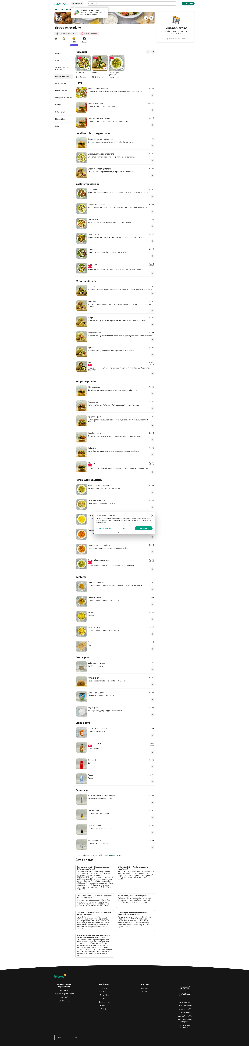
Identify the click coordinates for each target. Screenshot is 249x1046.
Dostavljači (64, 997)
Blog (104, 999)
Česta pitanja (104, 991)
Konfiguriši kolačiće (185, 1016)
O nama (104, 988)
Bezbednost (104, 1006)
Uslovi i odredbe (185, 1002)
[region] (115, 66)
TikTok (144, 991)
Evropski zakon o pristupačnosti (185, 1026)
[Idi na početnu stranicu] (60, 3)
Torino (56, 10)
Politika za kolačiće (185, 1009)
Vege (120, 855)
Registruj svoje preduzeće (64, 994)
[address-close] (105, 11)
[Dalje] (153, 52)
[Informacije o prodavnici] (146, 18)
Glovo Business (64, 1001)
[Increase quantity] (88, 68)
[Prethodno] (148, 52)
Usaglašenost (185, 1013)
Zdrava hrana (113, 855)
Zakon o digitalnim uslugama (185, 1021)
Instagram (144, 988)
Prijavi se (104, 1009)
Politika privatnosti (185, 1006)
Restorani (65, 10)
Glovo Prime (104, 995)
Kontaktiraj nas (104, 1002)
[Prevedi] (151, 18)
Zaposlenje (64, 990)
